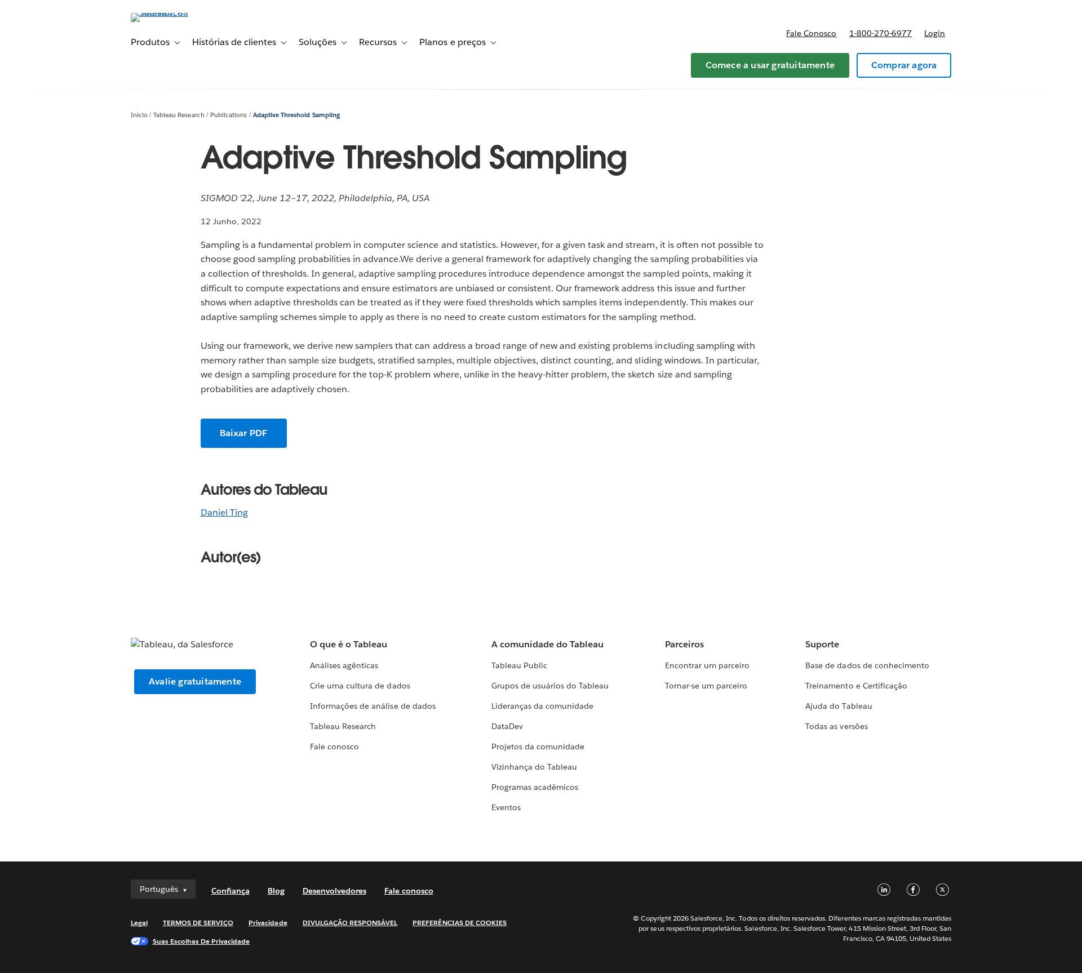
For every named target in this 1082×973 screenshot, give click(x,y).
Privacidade (268, 922)
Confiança (230, 891)
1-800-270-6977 (880, 33)
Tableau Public (519, 665)
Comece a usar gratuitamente (770, 65)
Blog (276, 891)
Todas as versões (836, 726)
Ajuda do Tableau (838, 706)
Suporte (822, 644)
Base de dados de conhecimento (867, 665)
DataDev (507, 726)
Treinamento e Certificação (856, 686)
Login (934, 33)
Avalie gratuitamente (195, 681)
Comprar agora (904, 65)
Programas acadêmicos (534, 787)
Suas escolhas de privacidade (201, 941)
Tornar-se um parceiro (706, 686)
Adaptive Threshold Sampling (296, 115)
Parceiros (684, 644)
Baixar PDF (244, 433)
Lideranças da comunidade (542, 706)
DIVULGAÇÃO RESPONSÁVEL (350, 922)
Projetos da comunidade (537, 746)
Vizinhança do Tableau (534, 767)
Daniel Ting (224, 512)
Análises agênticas (344, 665)
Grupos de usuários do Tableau (550, 686)
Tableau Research (178, 115)
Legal (139, 922)
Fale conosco (811, 33)
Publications (228, 115)
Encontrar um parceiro (707, 665)
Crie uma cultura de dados (360, 686)
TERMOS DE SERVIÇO (198, 922)
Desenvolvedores (334, 891)
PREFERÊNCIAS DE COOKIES (460, 922)
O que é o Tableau (348, 644)
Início (139, 115)
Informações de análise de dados (373, 706)
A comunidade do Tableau (547, 644)
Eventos (506, 807)
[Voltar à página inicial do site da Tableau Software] (179, 13)
